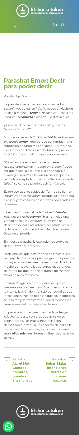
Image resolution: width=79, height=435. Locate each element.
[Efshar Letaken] (39, 10)
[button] (8, 426)
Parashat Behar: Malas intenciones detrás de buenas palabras (56, 370)
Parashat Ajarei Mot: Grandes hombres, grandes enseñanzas (22, 370)
